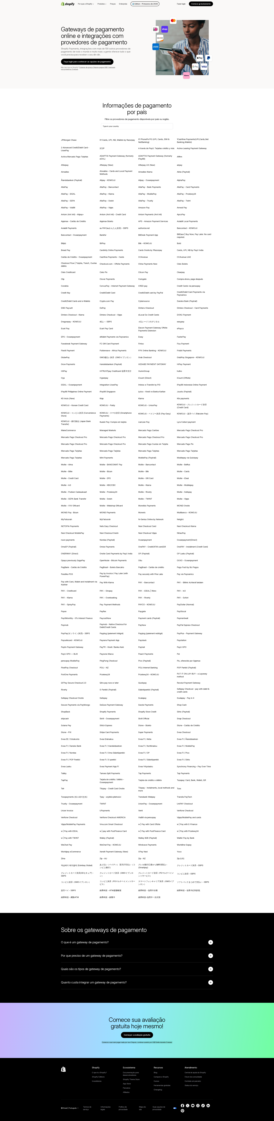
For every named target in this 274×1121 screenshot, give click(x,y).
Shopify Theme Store (131, 1079)
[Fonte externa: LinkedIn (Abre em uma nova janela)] (208, 1105)
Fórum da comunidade (193, 1077)
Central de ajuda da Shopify (195, 1072)
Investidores (96, 1081)
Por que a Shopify (85, 4)
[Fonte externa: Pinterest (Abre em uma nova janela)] (182, 1110)
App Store (127, 1084)
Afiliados (126, 1092)
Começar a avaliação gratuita (137, 1035)
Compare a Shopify (161, 1077)
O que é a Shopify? (99, 1072)
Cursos (156, 1081)
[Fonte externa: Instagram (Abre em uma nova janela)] (198, 1105)
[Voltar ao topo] (63, 1069)
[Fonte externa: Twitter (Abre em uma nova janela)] (187, 1105)
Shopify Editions (98, 1077)
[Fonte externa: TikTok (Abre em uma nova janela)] (203, 1105)
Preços (113, 4)
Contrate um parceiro (193, 1081)
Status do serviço (191, 1085)
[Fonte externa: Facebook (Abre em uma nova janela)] (182, 1105)
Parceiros (126, 1088)
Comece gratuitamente (201, 4)
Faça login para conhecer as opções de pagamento (87, 62)
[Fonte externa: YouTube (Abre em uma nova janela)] (192, 1105)
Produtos (101, 4)
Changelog (158, 1090)
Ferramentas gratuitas (162, 1085)
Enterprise (123, 4)
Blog (155, 1072)
